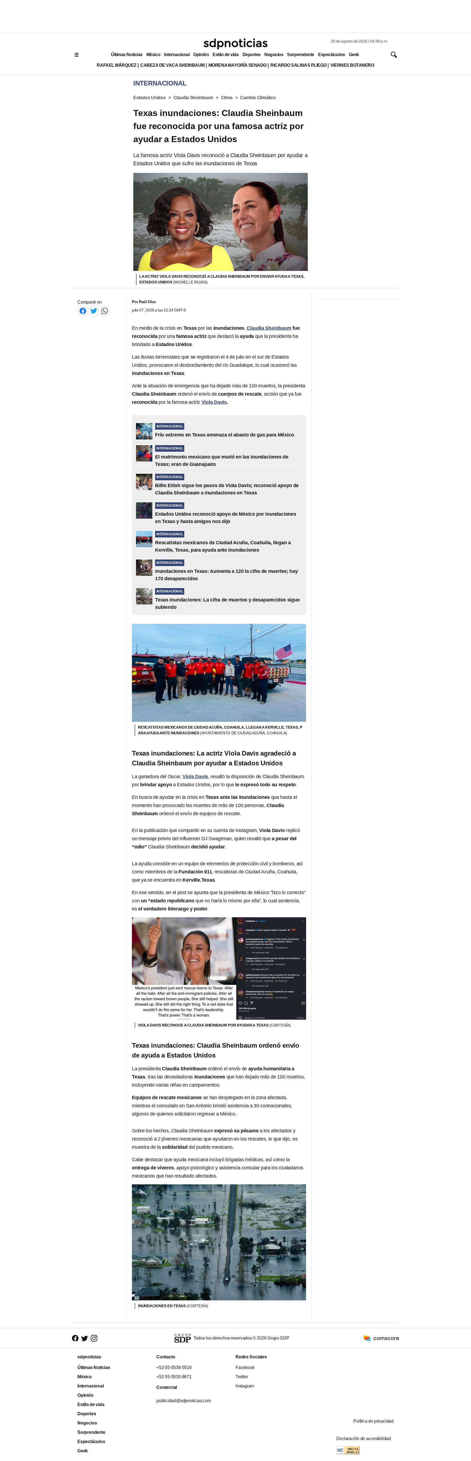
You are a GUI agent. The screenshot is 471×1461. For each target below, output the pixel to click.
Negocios (273, 54)
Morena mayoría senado (238, 65)
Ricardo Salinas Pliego (298, 65)
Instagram (244, 1386)
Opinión (201, 54)
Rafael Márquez (117, 65)
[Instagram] (94, 1338)
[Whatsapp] (104, 310)
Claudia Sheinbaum (193, 97)
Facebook (244, 1367)
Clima (227, 97)
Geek (354, 54)
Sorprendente (300, 54)
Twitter (241, 1376)
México (153, 54)
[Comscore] (381, 1337)
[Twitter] (93, 310)
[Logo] (235, 43)
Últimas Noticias (127, 54)
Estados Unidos (149, 97)
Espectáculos (331, 54)
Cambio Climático (258, 97)
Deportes (252, 54)
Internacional (176, 54)
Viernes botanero (352, 65)
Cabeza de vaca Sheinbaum (172, 65)
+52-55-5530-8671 (174, 1376)
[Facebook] (82, 310)
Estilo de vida (225, 54)
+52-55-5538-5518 (174, 1367)
